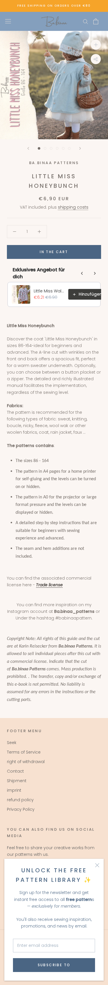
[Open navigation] (8, 21)
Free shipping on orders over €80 (54, 5)
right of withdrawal (26, 762)
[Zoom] (96, 44)
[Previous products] (82, 273)
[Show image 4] (57, 148)
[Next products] (94, 273)
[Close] (97, 865)
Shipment (16, 781)
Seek (11, 742)
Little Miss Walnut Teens (49, 291)
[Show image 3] (51, 148)
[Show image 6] (69, 148)
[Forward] (80, 148)
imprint (14, 790)
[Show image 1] (39, 148)
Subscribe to (54, 964)
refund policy (20, 800)
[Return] (28, 148)
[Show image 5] (63, 148)
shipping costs (73, 207)
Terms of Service (24, 752)
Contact (15, 771)
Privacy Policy (21, 809)
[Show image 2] (45, 148)
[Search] (85, 21)
